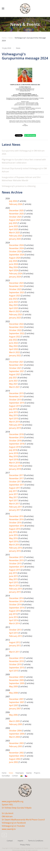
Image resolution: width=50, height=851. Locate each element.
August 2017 (15, 488)
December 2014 (16, 598)
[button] (3, 8)
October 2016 (15, 522)
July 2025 (13, 223)
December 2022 (16, 324)
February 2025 (16, 235)
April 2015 (14, 582)
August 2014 (15, 610)
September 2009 (17, 683)
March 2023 (14, 311)
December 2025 (16, 210)
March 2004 (14, 737)
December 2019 (16, 393)
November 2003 (16, 743)
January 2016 (15, 551)
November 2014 (16, 601)
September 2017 (17, 484)
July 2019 (13, 409)
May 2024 (13, 267)
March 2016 (14, 544)
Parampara (20, 773)
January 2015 (15, 592)
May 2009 (13, 686)
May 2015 (13, 579)
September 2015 (17, 566)
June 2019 (13, 412)
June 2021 (13, 380)
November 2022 (16, 327)
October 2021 (15, 368)
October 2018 (15, 440)
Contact (15, 775)
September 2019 (17, 402)
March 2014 (14, 623)
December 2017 (16, 475)
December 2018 (16, 434)
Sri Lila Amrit (7, 813)
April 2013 (14, 633)
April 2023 (14, 308)
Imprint (20, 840)
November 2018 (16, 437)
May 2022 (13, 346)
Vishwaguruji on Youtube (13, 826)
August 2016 (15, 529)
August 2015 (15, 570)
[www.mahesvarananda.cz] (26, 776)
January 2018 (15, 469)
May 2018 (13, 456)
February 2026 (16, 204)
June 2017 (13, 494)
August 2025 (15, 220)
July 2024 (13, 261)
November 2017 (16, 478)
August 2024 (15, 257)
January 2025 (15, 239)
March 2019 (14, 421)
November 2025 (16, 213)
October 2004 (15, 730)
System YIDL (7, 804)
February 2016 (16, 547)
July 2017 (13, 491)
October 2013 (15, 629)
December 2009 (16, 677)
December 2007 (16, 699)
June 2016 (13, 535)
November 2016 (16, 519)
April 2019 (14, 418)
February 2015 (16, 588)
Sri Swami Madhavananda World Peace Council (23, 819)
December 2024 (16, 245)
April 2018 (14, 459)
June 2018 (13, 453)
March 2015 (14, 585)
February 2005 (16, 724)
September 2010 (17, 667)
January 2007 (15, 708)
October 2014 (15, 604)
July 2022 (13, 339)
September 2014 (17, 607)
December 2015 (16, 557)
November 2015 (16, 560)
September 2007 (17, 702)
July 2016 (13, 532)
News (18, 48)
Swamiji (29, 773)
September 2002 (17, 755)
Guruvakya (6, 775)
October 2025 (15, 216)
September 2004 (17, 733)
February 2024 (16, 273)
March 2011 (14, 651)
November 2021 (16, 365)
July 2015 (13, 573)
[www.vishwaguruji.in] (21, 776)
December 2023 (16, 283)
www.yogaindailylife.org (12, 801)
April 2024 (14, 270)
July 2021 (13, 377)
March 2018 (14, 462)
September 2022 (17, 333)
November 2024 (16, 248)
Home (4, 773)
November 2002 (16, 752)
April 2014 (14, 620)
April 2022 (14, 349)
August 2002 (15, 759)
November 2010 (16, 661)
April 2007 (14, 705)
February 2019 (16, 424)
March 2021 (14, 387)
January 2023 (15, 317)
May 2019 (13, 415)
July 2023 (13, 298)
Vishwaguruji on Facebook (14, 822)
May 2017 (13, 497)
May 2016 (13, 538)
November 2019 (16, 396)
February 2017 (16, 506)
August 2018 (15, 447)
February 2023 (16, 314)
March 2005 (14, 721)
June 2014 (13, 617)
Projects (37, 773)
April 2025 (14, 229)
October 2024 (15, 251)
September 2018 (17, 443)
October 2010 (15, 664)
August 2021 (15, 374)
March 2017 (14, 503)
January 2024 (15, 276)
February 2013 (16, 636)
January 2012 (15, 645)
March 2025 (14, 232)
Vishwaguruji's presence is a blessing (19, 186)
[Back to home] (25, 8)
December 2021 (16, 361)
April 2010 (14, 670)
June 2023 (13, 302)
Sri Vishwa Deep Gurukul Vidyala (16, 807)
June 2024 (13, 264)
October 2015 (15, 563)
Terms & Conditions (35, 840)
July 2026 (13, 201)
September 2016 (17, 525)
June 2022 (13, 343)
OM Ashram (7, 816)
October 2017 (15, 481)
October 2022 (15, 330)
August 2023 (15, 295)
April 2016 (14, 541)
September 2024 (17, 254)
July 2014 (13, 614)
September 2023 (17, 292)
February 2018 (16, 465)
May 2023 (13, 305)
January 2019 (15, 428)
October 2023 (15, 289)
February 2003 (16, 746)
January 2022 (15, 355)
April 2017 (14, 500)
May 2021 (13, 384)
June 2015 (13, 576)
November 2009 (16, 680)
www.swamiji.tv (9, 829)
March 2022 (14, 352)
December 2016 (16, 516)
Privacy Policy (25, 844)
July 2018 (13, 450)
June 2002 (13, 762)
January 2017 (15, 510)
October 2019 (15, 399)
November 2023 (16, 286)
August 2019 (15, 406)
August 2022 (15, 336)
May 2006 (13, 715)
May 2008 (13, 692)
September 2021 (17, 371)
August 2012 (15, 642)
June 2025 (13, 226)
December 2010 (16, 658)
